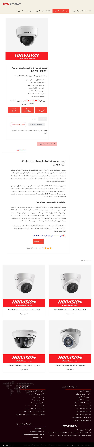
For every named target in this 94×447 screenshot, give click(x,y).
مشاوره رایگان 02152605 (18, 124)
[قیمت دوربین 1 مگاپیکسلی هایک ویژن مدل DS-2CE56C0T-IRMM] (24, 342)
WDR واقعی (48, 218)
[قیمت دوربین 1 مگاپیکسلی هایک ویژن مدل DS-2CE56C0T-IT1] (70, 286)
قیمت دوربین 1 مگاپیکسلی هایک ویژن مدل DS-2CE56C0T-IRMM (24, 365)
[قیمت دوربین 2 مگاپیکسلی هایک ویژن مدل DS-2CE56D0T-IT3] (24, 286)
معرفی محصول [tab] (21, 150)
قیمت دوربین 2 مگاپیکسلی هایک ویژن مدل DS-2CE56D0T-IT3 (24, 309)
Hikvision (65, 432)
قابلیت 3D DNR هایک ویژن (46, 194)
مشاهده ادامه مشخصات (36, 124)
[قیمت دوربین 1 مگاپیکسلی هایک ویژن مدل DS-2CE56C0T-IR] (70, 342)
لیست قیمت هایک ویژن (47, 144)
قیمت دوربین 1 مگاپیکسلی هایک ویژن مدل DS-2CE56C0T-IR (70, 365)
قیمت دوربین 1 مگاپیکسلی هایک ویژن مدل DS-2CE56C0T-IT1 (70, 309)
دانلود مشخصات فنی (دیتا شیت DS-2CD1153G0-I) (48, 236)
